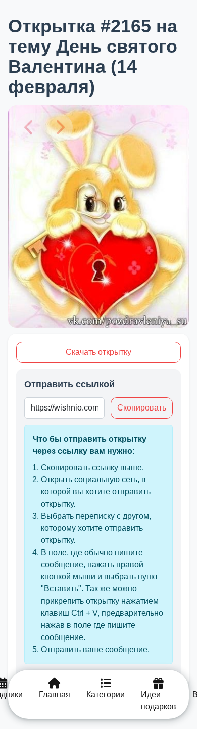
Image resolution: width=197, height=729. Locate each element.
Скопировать (141, 407)
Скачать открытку (98, 352)
